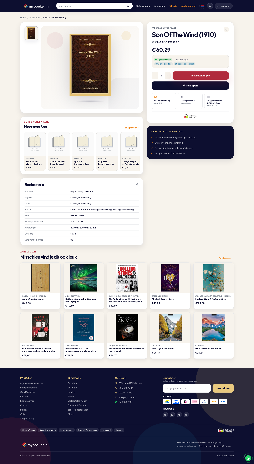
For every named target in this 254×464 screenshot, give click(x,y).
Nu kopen (192, 85)
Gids (22, 414)
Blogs (70, 414)
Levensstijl (106, 430)
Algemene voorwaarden (31, 383)
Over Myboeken (28, 392)
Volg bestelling (27, 418)
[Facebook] (165, 414)
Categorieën (143, 6)
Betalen (71, 392)
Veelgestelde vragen (77, 400)
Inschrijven (223, 388)
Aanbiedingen (188, 6)
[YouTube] (186, 414)
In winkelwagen (200, 75)
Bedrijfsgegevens (28, 387)
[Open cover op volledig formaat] (31, 33)
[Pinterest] (179, 414)
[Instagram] (172, 414)
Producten (35, 17)
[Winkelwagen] (210, 6)
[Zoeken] (128, 5)
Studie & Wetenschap (87, 430)
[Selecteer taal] (202, 6)
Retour (71, 396)
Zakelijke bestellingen (78, 409)
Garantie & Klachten (77, 405)
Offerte (173, 6)
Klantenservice (27, 400)
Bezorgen (72, 387)
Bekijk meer (131, 127)
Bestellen (72, 383)
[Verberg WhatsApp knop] (242, 458)
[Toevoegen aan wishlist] (226, 29)
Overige (119, 430)
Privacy (23, 409)
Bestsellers (159, 6)
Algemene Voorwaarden (39, 456)
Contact (24, 405)
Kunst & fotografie (48, 430)
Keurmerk (25, 396)
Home (23, 17)
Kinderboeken (66, 430)
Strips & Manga (28, 430)
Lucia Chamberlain (168, 41)
